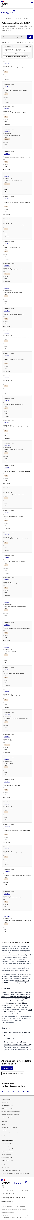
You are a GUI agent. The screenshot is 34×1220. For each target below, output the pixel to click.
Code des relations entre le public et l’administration (14, 1004)
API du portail (5, 1168)
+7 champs (7, 79)
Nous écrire (4, 1130)
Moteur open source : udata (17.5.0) (10, 1170)
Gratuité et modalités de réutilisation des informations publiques (15, 997)
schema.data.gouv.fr (6, 1117)
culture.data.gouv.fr (6, 1157)
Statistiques (4, 1136)
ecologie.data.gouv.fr (7, 1152)
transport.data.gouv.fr (7, 1149)
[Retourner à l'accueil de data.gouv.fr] (8, 12)
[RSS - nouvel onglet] (28, 1091)
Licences (3, 1206)
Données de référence (7, 1105)
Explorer (10, 18)
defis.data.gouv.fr (6, 1154)
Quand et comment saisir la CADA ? (16, 1032)
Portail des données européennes (10, 1114)
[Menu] (32, 2)
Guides (3, 1124)
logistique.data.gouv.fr (7, 1160)
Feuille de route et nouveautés (9, 1127)
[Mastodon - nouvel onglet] (7, 1091)
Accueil (3, 18)
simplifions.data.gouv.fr (7, 1143)
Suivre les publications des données (10, 1111)
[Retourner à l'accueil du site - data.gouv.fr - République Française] (20, 1183)
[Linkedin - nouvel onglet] (2, 1091)
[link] (7, 1068)
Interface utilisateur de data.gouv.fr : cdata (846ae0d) (15, 1173)
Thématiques (4, 1102)
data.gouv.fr (19, 983)
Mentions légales (14, 1210)
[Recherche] (27, 2)
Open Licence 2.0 (19, 1217)
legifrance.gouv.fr (6, 1198)
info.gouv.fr (19, 1198)
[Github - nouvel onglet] (23, 1091)
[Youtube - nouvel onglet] (18, 1091)
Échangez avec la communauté (9, 1133)
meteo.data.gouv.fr (6, 1146)
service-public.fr (6, 1201)
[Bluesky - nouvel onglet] (13, 1091)
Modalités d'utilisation (12, 1206)
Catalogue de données (7, 1108)
